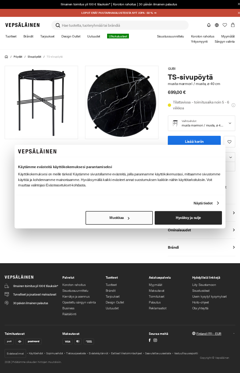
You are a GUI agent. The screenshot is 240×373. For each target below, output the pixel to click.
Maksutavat (156, 290)
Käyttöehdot (36, 353)
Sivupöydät (34, 56)
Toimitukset (156, 296)
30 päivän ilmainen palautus (158, 4)
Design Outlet (115, 302)
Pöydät (18, 56)
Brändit (111, 290)
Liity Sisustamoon (204, 284)
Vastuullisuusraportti (186, 353)
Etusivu (6, 57)
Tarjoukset (113, 296)
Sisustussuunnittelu (75, 290)
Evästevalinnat (15, 353)
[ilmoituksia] (209, 25)
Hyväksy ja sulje (188, 218)
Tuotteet (111, 284)
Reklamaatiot (157, 308)
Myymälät (155, 284)
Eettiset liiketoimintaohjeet (126, 353)
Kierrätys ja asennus (75, 296)
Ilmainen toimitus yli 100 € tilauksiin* (85, 4)
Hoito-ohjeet (200, 302)
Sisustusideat (201, 290)
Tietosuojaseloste (76, 353)
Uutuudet (112, 308)
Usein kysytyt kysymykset (209, 296)
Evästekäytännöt (98, 353)
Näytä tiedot (203, 203)
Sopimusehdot (54, 353)
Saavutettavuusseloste (158, 353)
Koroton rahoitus (124, 4)
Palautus (155, 302)
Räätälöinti (69, 313)
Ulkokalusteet (118, 36)
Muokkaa (116, 218)
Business (68, 308)
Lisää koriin (194, 141)
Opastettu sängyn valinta (79, 302)
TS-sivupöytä (55, 56)
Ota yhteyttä (200, 308)
